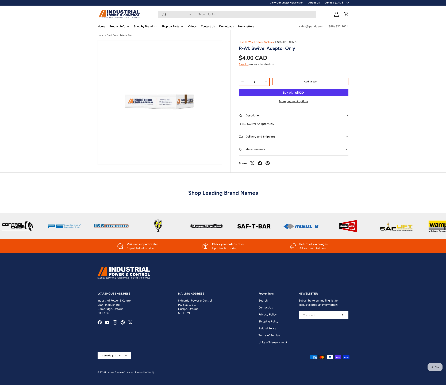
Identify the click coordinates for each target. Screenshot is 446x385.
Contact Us (208, 26)
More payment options (293, 101)
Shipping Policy (268, 321)
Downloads (226, 26)
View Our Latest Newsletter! (286, 2)
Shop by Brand (143, 26)
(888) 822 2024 (338, 26)
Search (263, 300)
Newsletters (246, 26)
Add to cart (310, 81)
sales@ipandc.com (311, 26)
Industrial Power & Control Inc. (119, 372)
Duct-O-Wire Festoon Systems (256, 42)
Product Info (117, 26)
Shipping (243, 64)
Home (101, 26)
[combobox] (237, 14)
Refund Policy (267, 328)
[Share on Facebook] (260, 163)
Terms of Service (269, 335)
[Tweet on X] (252, 163)
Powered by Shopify (144, 372)
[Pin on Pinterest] (267, 163)
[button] (346, 14)
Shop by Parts (170, 26)
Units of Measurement (273, 342)
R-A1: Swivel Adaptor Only (119, 35)
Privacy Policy (268, 314)
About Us (314, 2)
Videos (192, 26)
